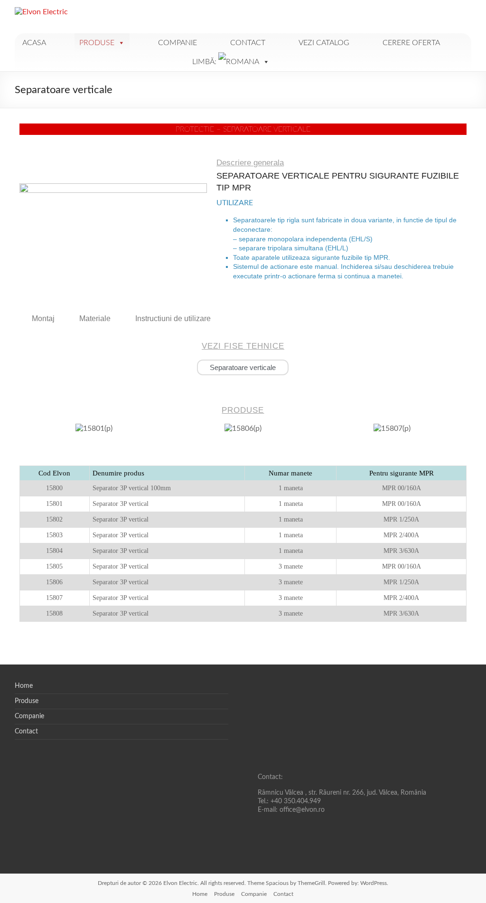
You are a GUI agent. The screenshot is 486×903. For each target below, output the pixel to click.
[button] (28, 432)
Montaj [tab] (43, 318)
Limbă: (205, 62)
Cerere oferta (411, 43)
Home (24, 686)
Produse (96, 43)
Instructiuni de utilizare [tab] (173, 318)
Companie (177, 43)
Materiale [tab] (95, 318)
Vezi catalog (324, 43)
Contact (247, 43)
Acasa (34, 43)
